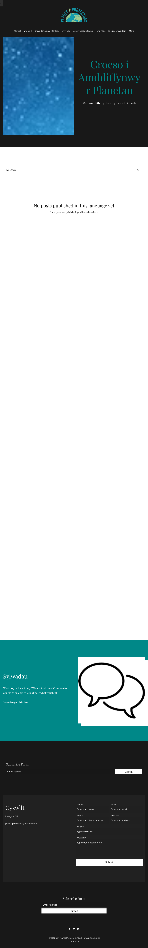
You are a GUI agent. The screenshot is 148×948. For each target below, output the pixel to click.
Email (113, 804)
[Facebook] (69, 928)
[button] (138, 170)
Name (80, 804)
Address (115, 816)
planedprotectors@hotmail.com (21, 823)
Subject (80, 827)
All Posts (11, 169)
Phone (80, 816)
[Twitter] (74, 928)
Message (81, 838)
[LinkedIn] (78, 928)
